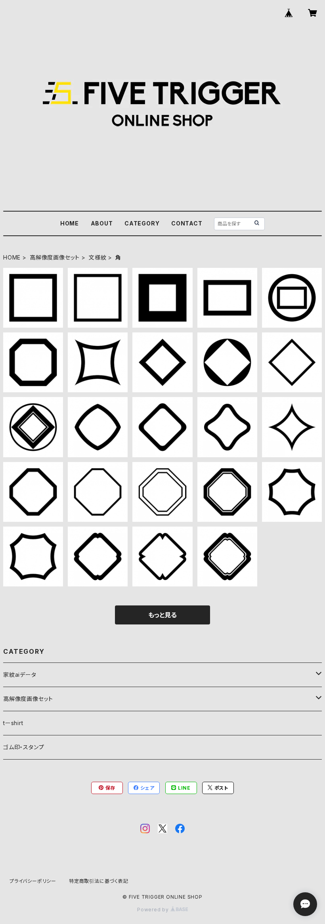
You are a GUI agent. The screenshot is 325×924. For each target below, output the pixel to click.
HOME (69, 223)
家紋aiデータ (19, 674)
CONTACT (187, 223)
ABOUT (102, 223)
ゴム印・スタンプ (23, 747)
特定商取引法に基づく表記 (98, 881)
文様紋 (97, 257)
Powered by (153, 910)
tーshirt (13, 723)
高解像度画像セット (55, 257)
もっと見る (162, 615)
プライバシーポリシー (33, 881)
